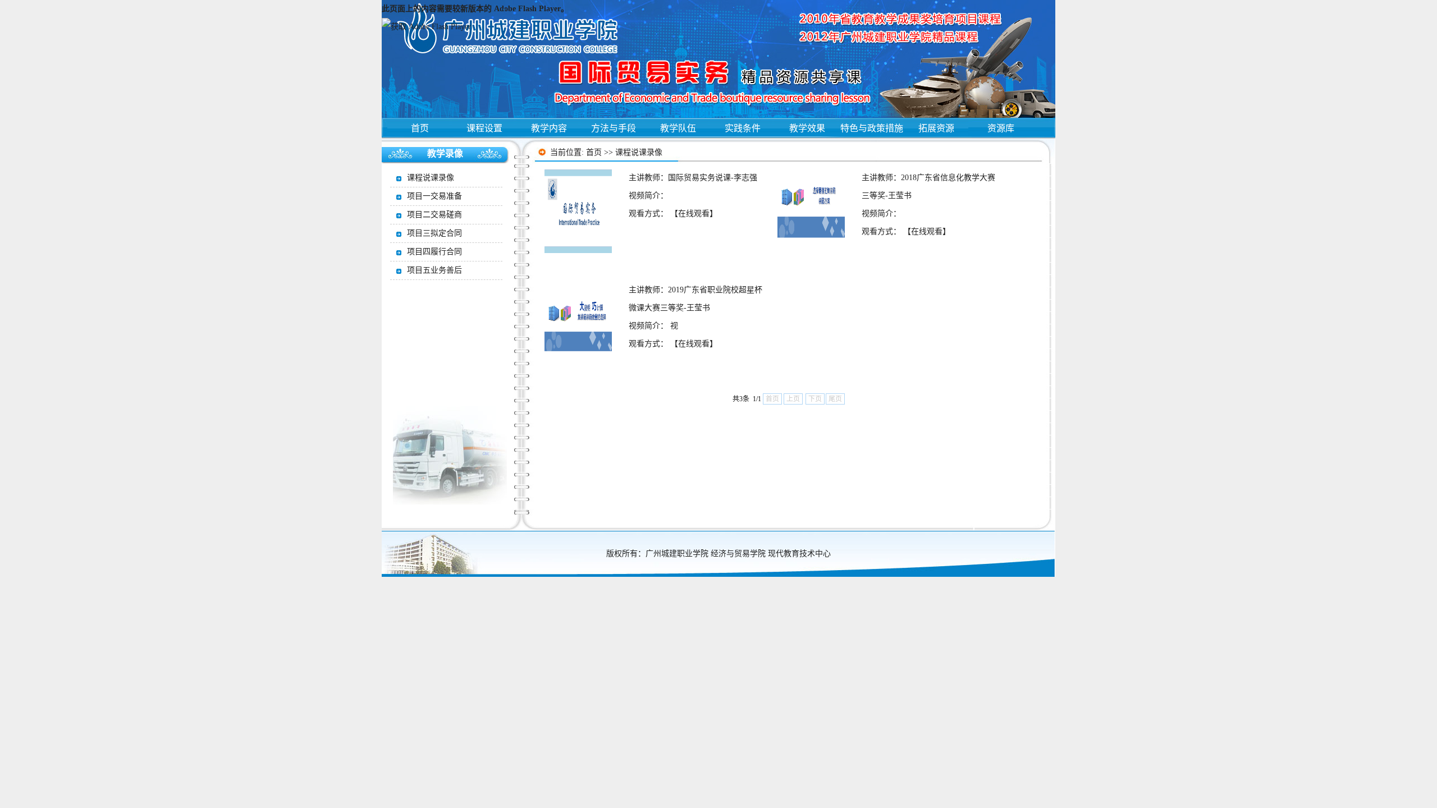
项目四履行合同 (434, 251)
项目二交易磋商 (434, 214)
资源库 (1000, 128)
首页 (420, 128)
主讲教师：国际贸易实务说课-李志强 (693, 177)
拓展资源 (936, 128)
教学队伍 (678, 128)
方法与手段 (613, 128)
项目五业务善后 (434, 270)
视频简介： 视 (653, 326)
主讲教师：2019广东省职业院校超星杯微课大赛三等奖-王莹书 (695, 299)
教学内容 (549, 128)
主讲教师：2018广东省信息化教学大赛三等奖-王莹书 (928, 186)
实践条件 (743, 128)
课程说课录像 (638, 152)
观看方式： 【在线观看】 (673, 213)
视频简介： (648, 195)
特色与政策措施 (871, 128)
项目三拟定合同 (434, 233)
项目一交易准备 (434, 196)
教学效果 (807, 128)
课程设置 (484, 128)
